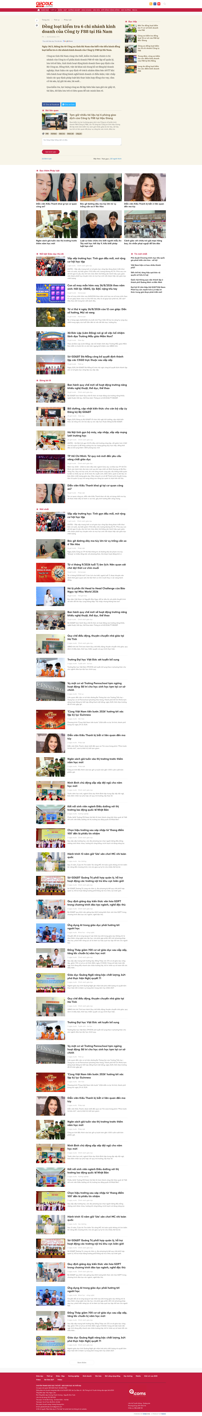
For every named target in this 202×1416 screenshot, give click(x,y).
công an (78, 134)
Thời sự (53, 10)
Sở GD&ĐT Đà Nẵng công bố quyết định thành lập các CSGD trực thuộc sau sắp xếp (95, 358)
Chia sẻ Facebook (52, 104)
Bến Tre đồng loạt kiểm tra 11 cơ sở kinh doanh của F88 (148, 27)
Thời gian (105, 159)
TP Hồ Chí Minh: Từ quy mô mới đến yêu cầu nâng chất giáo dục (94, 457)
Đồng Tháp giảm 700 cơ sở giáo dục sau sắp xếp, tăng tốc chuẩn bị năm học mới (97, 951)
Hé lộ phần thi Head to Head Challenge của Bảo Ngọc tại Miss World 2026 (96, 590)
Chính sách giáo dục (84, 266)
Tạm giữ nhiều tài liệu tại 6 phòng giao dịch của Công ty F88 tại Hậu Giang (93, 116)
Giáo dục (45, 10)
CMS (146, 1414)
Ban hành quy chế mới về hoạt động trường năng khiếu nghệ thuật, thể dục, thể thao (97, 386)
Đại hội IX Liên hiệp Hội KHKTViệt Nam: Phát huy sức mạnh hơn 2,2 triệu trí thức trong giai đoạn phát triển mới (148, 289)
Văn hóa (96, 10)
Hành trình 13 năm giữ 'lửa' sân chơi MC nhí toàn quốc (96, 855)
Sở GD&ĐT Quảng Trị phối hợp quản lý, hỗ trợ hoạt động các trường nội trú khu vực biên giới (95, 879)
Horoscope (82, 293)
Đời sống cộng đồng (110, 10)
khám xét (70, 134)
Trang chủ (45, 20)
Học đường (126, 10)
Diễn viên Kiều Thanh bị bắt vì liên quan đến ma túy (144, 205)
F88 (47, 134)
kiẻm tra (62, 134)
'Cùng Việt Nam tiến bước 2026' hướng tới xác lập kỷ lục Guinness (95, 713)
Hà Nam (53, 134)
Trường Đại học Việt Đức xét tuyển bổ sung (93, 659)
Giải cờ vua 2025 (150, 1376)
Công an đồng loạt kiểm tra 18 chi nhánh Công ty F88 (148, 48)
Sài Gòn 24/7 (49, 1380)
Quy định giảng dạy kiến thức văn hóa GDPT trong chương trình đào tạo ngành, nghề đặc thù (96, 903)
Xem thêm (81, 1362)
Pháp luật (68, 20)
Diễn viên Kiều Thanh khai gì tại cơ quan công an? (56, 205)
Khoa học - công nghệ (86, 932)
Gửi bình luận (50, 152)
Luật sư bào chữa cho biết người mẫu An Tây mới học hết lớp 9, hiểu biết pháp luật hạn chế (100, 243)
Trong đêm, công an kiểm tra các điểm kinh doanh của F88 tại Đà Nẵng (149, 58)
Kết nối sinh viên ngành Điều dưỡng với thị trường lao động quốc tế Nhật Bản (93, 808)
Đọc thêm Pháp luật (50, 170)
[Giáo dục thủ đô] (44, 4)
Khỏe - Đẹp (62, 10)
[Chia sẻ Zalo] (37, 25)
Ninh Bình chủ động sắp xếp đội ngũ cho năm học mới (94, 784)
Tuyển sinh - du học (85, 663)
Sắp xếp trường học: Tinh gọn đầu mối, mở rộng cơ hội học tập (96, 260)
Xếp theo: (97, 159)
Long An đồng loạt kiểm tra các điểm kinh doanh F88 (148, 68)
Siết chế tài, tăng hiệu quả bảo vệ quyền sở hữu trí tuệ (145, 273)
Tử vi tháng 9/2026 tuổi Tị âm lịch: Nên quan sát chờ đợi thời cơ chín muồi (96, 566)
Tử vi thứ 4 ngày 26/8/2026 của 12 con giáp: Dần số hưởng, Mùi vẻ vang (96, 311)
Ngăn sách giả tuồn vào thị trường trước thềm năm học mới (56, 242)
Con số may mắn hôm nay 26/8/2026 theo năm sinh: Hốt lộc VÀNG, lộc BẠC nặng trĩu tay (96, 287)
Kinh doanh (86, 10)
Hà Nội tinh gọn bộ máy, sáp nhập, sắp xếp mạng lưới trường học (97, 434)
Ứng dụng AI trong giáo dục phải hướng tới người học (93, 927)
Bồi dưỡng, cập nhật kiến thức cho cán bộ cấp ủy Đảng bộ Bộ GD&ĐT (97, 410)
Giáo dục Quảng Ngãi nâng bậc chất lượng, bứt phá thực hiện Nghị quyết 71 (96, 976)
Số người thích (115, 159)
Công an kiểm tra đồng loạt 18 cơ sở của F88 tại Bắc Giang (148, 38)
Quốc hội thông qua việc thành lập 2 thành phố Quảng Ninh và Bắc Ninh (147, 281)
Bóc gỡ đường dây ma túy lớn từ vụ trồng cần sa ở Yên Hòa (98, 205)
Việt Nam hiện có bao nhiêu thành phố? (146, 266)
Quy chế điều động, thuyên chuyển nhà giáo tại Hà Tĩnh (95, 637)
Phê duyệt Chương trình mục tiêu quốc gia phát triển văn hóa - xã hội (148, 259)
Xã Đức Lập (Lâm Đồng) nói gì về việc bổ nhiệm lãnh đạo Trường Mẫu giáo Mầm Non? (96, 334)
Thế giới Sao (82, 596)
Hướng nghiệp (74, 10)
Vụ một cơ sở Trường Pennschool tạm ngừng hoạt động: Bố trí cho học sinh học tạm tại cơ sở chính (96, 686)
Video (38, 1380)
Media (134, 10)
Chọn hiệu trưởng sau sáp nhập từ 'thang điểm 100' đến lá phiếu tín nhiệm (95, 832)
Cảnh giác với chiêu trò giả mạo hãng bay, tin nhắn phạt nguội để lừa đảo (143, 242)
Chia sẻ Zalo (70, 104)
